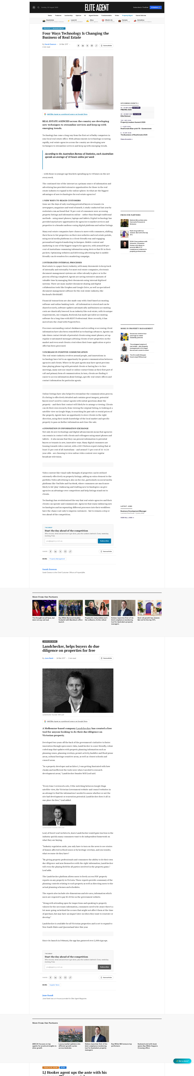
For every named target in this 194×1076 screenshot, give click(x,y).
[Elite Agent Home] (97, 7)
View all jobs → (127, 517)
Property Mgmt (127, 15)
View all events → (126, 139)
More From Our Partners (45, 596)
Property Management (54, 28)
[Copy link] (96, 45)
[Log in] (33, 7)
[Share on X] (87, 45)
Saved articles (141, 15)
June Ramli (49, 658)
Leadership (69, 15)
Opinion (78, 15)
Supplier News (50, 641)
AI (85, 15)
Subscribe (104, 541)
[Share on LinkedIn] (83, 45)
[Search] (38, 7)
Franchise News (51, 1067)
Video (117, 15)
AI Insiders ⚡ (155, 7)
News (50, 15)
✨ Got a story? (182, 1061)
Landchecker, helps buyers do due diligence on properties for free (70, 648)
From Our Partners (130, 215)
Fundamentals (106, 15)
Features (58, 15)
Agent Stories (93, 15)
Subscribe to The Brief (140, 7)
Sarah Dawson (50, 44)
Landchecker (83, 728)
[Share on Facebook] (78, 45)
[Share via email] (92, 45)
